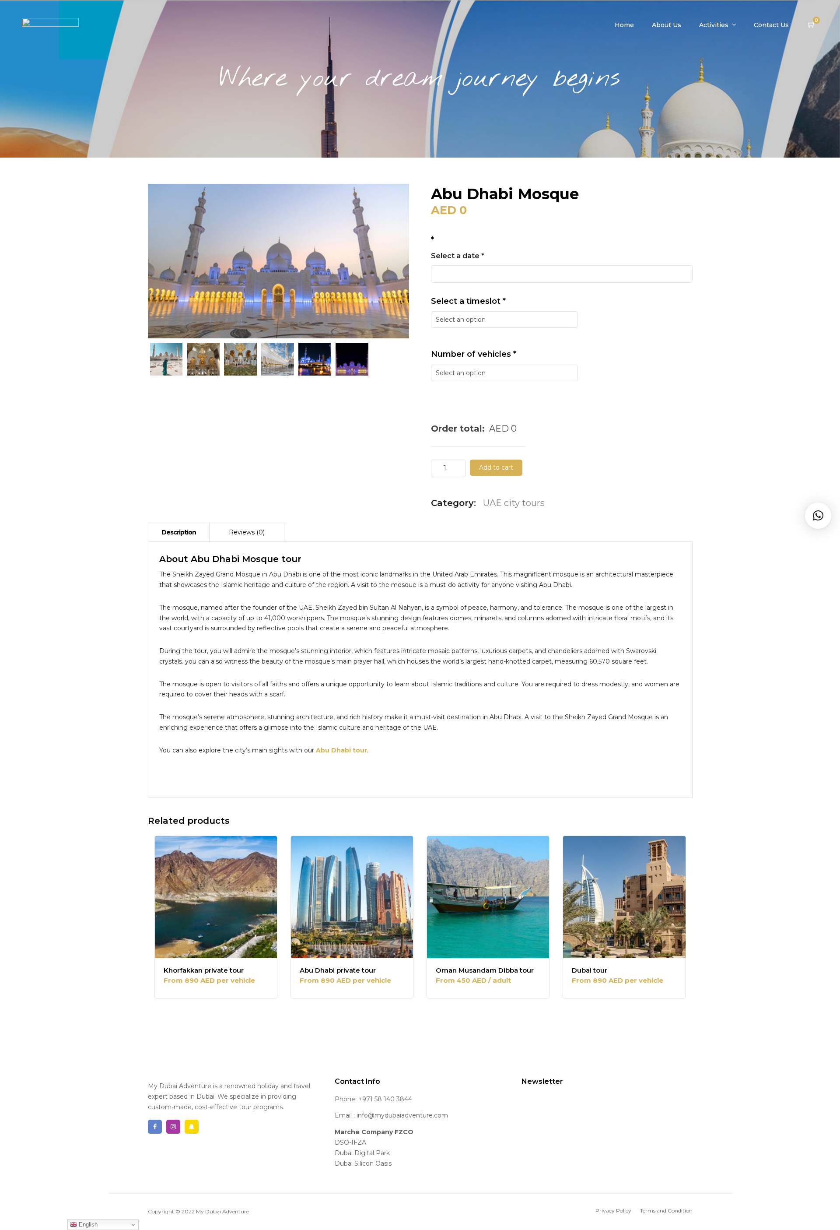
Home (624, 25)
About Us (666, 25)
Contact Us (771, 25)
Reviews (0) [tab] (247, 532)
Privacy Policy (613, 1210)
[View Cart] (811, 25)
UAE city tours (514, 503)
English (87, 1224)
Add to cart (496, 467)
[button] (818, 516)
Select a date (457, 256)
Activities (713, 25)
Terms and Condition (666, 1210)
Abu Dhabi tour (341, 750)
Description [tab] (178, 532)
